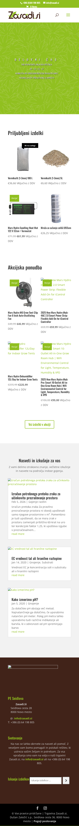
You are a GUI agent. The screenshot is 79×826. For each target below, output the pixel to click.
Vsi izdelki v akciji (39, 424)
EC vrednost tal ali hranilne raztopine (37, 558)
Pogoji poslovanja (45, 821)
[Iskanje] (66, 780)
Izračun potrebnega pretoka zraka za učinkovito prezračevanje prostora (36, 495)
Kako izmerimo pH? (25, 599)
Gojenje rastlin (37, 502)
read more (18, 534)
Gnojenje (34, 562)
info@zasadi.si (23, 718)
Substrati (47, 562)
